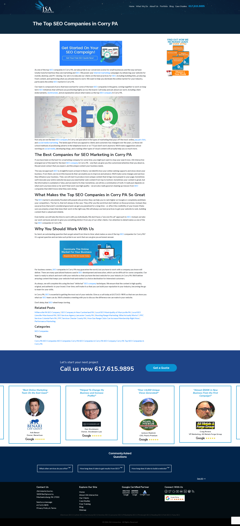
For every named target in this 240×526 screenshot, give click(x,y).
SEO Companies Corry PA (68, 341)
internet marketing (102, 72)
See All (200, 478)
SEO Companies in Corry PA (91, 341)
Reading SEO (156, 515)
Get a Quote (161, 367)
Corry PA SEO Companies (46, 341)
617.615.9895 (196, 6)
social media (50, 148)
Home (131, 6)
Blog (171, 6)
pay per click (140, 139)
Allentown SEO (66, 515)
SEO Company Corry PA (114, 341)
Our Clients (84, 498)
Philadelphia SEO (129, 515)
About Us (154, 6)
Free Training (85, 504)
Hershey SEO (103, 515)
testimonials (53, 92)
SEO (51, 69)
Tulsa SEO (176, 515)
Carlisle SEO (78, 515)
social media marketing (48, 142)
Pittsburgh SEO (144, 515)
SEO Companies (41, 331)
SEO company (106, 92)
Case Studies (181, 6)
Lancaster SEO (116, 515)
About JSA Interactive (88, 495)
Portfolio (164, 6)
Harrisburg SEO (91, 515)
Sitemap (82, 510)
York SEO (166, 515)
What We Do (142, 6)
